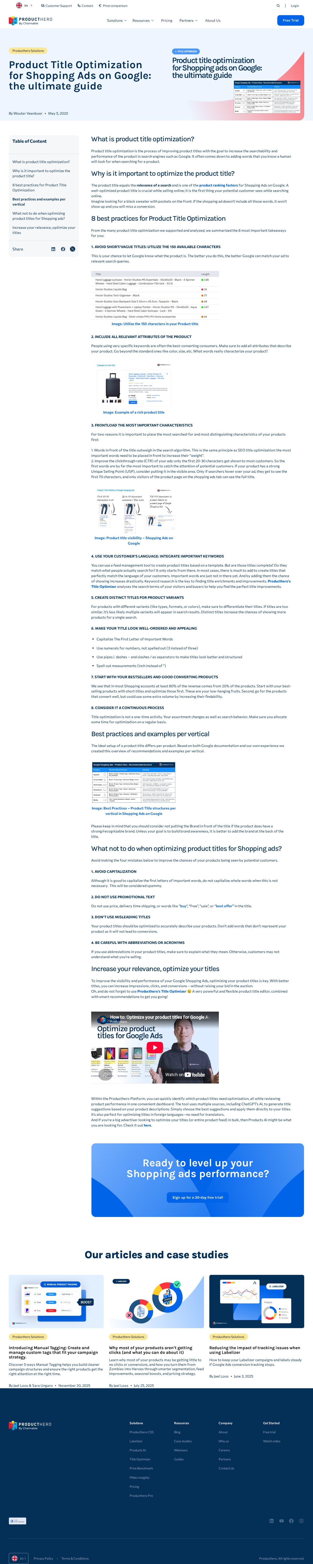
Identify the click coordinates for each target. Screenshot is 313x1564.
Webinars (181, 1450)
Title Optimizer (140, 1459)
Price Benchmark (141, 1468)
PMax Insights (139, 1477)
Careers (224, 1450)
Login (295, 6)
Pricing (166, 20)
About (223, 1432)
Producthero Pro (141, 1496)
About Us (213, 20)
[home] (30, 20)
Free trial (269, 1432)
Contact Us (226, 1468)
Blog (177, 1432)
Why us (224, 1441)
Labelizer (136, 1441)
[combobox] (25, 5)
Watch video (271, 1441)
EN (26, 5)
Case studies (183, 1441)
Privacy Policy (43, 1558)
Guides (179, 1459)
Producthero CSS (142, 1432)
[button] (117, 20)
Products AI (138, 1450)
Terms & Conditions (75, 1558)
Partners (225, 1459)
